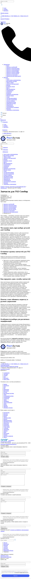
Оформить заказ (4, 555)
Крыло (5, 416)
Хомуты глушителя (8, 436)
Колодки (5, 414)
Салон (7, 97)
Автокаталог (6, 64)
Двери (5, 399)
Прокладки (6, 423)
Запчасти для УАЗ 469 (11, 67)
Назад (7, 65)
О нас (4, 8)
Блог (4, 376)
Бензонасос (6, 385)
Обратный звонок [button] (5, 365)
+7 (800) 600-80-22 (5, 16)
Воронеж (5, 545)
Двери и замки (10, 82)
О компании (6, 372)
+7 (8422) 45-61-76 (23, 16)
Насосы (5, 419)
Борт (4, 386)
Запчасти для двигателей (12, 84)
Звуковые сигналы (8, 407)
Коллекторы (6, 412)
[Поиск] (1, 3)
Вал (4, 388)
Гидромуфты (6, 397)
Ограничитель (9, 90)
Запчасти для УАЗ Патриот (13, 69)
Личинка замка (7, 417)
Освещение (9, 91)
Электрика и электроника (12, 110)
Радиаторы (6, 424)
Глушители (6, 398)
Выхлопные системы (11, 81)
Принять (16, 575)
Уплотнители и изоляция (12, 107)
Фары (4, 432)
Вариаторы (6, 389)
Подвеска (8, 93)
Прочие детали (10, 95)
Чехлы (5, 437)
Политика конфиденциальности (8, 444)
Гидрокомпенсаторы (8, 396)
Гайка (4, 394)
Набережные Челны (8, 550)
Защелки (5, 406)
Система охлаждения (11, 99)
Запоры (5, 405)
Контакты (5, 10)
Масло (8, 87)
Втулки (5, 392)
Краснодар (6, 544)
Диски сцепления (7, 402)
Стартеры (5, 428)
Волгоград (6, 549)
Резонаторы (6, 425)
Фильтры (8, 108)
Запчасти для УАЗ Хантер (12, 73)
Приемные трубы (7, 421)
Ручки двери (6, 427)
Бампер (5, 384)
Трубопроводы (10, 106)
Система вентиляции (11, 98)
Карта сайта (6, 379)
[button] (15, 5)
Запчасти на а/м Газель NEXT (13, 76)
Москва (5, 542)
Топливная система (11, 102)
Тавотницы (6, 429)
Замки (4, 403)
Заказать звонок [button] (4, 13)
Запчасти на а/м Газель (12, 74)
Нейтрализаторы (7, 420)
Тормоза (5, 430)
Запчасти (5, 77)
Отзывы (5, 9)
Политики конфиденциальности (8, 462)
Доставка (5, 374)
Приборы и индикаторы (12, 94)
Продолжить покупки (6, 557)
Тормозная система (11, 103)
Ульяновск (3, 21)
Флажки (5, 434)
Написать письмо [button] (14, 366)
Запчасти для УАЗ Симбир (12, 72)
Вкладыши (6, 390)
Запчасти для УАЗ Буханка (12, 68)
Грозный (5, 548)
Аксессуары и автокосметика (13, 80)
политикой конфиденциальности (21, 572)
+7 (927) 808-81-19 (14, 16)
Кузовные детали (10, 86)
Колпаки (5, 415)
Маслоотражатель (10, 89)
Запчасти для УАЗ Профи (12, 71)
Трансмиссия (9, 104)
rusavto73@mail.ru (5, 18)
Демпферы (6, 401)
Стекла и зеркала (10, 100)
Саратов (5, 546)
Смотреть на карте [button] (5, 369)
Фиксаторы (6, 433)
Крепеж (8, 85)
